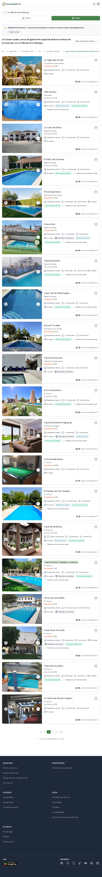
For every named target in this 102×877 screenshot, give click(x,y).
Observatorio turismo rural (15, 778)
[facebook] (61, 864)
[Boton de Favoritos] (96, 60)
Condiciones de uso (61, 797)
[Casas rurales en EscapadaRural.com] (11, 4)
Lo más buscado (10, 807)
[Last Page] (61, 732)
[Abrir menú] (98, 4)
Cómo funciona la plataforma (65, 817)
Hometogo (8, 831)
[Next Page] (57, 732)
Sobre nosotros (10, 768)
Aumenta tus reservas (62, 768)
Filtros (28, 18)
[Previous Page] (44, 732)
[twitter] (73, 864)
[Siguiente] (38, 71)
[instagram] (67, 864)
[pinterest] (91, 864)
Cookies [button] (55, 807)
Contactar (8, 783)
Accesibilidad (58, 812)
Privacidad (56, 802)
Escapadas (8, 797)
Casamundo (8, 841)
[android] (10, 864)
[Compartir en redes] (94, 3)
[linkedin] (97, 864)
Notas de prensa (10, 773)
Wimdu (6, 836)
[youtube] (85, 864)
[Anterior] (6, 71)
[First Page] (40, 732)
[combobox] (51, 12)
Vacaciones (8, 802)
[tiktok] (79, 864)
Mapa (77, 18)
